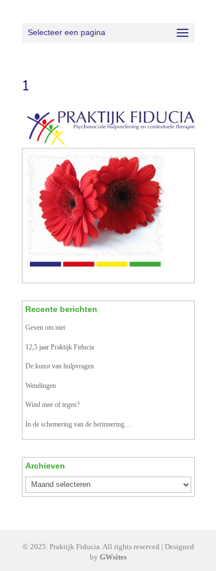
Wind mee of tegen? (52, 405)
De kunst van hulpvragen (59, 366)
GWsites (113, 557)
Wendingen (40, 386)
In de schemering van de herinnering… (78, 424)
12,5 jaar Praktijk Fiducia (59, 347)
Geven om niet (45, 327)
